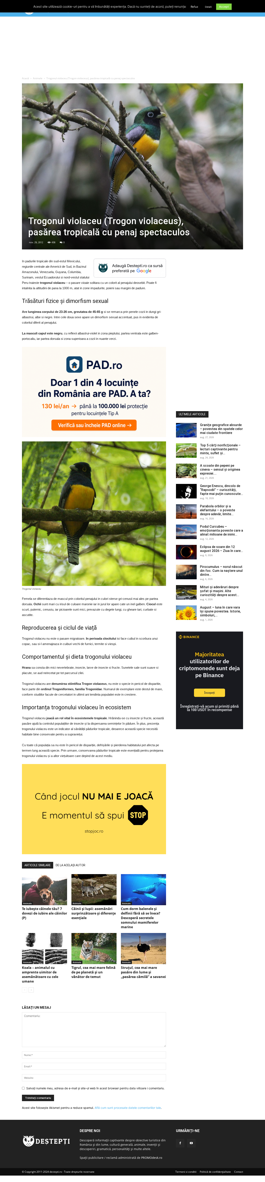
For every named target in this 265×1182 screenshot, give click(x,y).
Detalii (208, 6)
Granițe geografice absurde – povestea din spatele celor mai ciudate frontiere (221, 429)
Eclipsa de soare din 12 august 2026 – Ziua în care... (221, 549)
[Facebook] (180, 1143)
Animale (37, 78)
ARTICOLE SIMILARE (37, 865)
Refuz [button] (194, 6)
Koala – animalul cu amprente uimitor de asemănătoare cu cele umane (40, 974)
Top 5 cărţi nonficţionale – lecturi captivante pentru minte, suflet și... (220, 449)
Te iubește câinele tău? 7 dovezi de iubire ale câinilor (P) (44, 913)
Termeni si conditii (185, 1171)
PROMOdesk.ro (151, 1158)
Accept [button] (224, 6)
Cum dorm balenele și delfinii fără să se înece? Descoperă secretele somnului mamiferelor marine (140, 917)
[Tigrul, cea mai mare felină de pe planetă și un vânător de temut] (94, 948)
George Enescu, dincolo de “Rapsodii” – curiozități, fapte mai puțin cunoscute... (221, 490)
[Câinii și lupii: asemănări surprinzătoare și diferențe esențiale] (94, 889)
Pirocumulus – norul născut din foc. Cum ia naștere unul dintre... (221, 571)
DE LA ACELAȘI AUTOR (70, 865)
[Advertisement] (132, 47)
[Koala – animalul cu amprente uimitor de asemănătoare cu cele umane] (44, 948)
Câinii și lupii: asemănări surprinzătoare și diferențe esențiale (93, 913)
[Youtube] (191, 1143)
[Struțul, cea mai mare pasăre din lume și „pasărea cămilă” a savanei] (143, 948)
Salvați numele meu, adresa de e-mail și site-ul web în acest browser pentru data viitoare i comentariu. (95, 1088)
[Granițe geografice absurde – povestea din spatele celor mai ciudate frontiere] (186, 430)
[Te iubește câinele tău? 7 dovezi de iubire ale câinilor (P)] (44, 889)
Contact (238, 1171)
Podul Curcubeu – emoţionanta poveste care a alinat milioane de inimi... (221, 530)
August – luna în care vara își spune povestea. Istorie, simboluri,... (220, 611)
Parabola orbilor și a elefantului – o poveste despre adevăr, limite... (217, 510)
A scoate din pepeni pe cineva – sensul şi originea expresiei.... (220, 469)
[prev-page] (24, 989)
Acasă (25, 78)
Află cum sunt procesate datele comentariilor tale (128, 1107)
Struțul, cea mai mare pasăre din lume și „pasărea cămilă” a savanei (143, 972)
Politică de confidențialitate (215, 1171)
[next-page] (31, 989)
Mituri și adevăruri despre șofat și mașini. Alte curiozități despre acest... (219, 591)
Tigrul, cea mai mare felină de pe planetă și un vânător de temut (93, 972)
